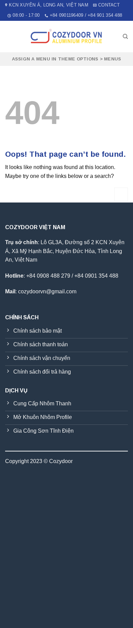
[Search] (125, 36)
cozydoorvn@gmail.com (47, 291)
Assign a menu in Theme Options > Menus (66, 58)
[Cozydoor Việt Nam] (66, 36)
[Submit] (121, 194)
